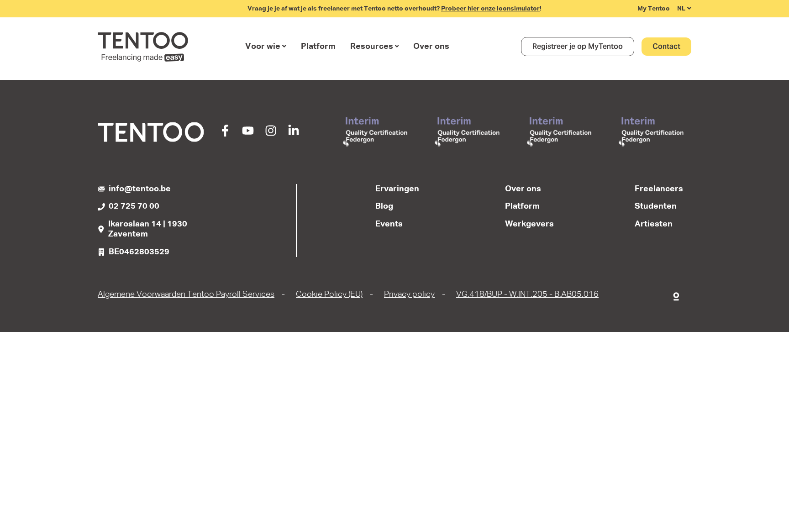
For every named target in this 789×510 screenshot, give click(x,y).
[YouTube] (248, 134)
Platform (318, 46)
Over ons (431, 46)
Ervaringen (397, 189)
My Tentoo (653, 8)
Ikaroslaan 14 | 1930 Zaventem (147, 229)
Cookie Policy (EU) (329, 294)
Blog (384, 206)
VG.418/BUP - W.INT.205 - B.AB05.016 (527, 294)
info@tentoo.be (140, 189)
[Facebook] (225, 134)
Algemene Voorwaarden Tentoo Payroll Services (186, 294)
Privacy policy (409, 294)
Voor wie (262, 46)
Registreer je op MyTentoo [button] (577, 46)
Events (389, 224)
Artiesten (654, 224)
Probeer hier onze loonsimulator (490, 8)
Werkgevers (529, 224)
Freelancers (659, 189)
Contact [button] (666, 46)
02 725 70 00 (134, 206)
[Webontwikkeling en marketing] (676, 294)
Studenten (656, 206)
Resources (371, 46)
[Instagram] (271, 134)
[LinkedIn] (294, 134)
